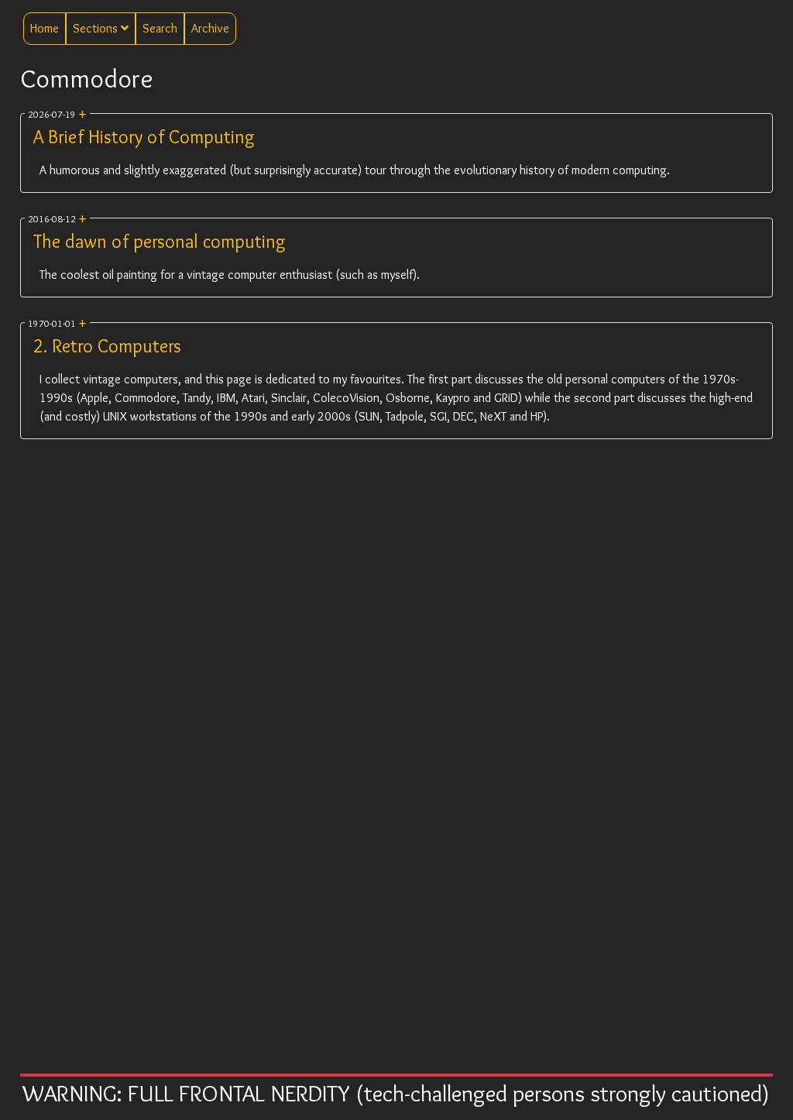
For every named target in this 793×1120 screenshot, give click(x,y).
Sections (97, 28)
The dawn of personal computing (159, 241)
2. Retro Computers (107, 346)
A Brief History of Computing (144, 136)
